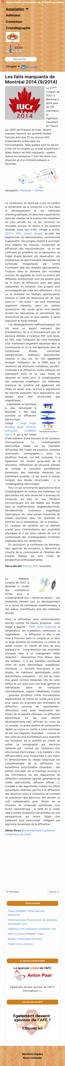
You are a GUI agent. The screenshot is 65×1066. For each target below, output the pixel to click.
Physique (25, 190)
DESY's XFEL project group (23, 233)
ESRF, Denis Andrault (42, 626)
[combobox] (21, 59)
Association (15, 9)
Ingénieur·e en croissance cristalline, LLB (32, 928)
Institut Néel (31, 566)
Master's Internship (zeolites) (25, 938)
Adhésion (13, 15)
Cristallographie (18, 28)
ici (40, 990)
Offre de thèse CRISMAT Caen (26, 933)
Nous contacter (32, 1057)
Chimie (39, 190)
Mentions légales (32, 1054)
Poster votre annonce (20, 944)
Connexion (14, 22)
